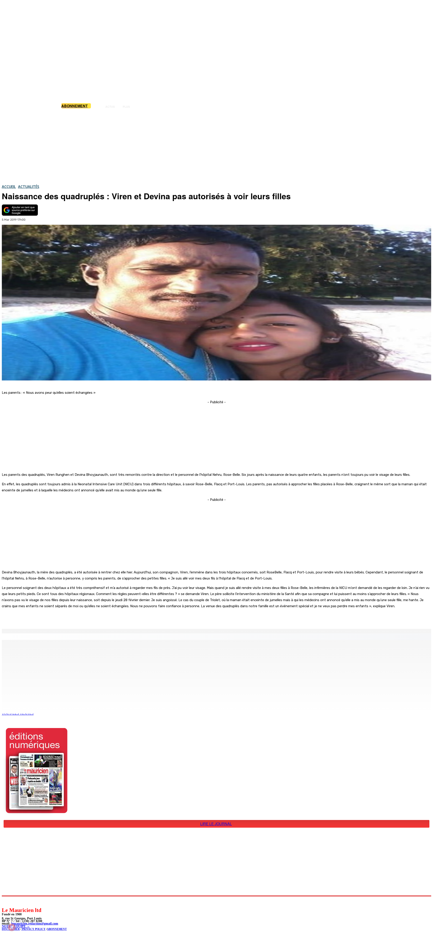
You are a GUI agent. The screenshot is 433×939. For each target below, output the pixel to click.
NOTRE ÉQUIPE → (16, 926)
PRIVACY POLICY (33, 929)
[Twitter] (63, 617)
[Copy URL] (79, 617)
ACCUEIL (9, 186)
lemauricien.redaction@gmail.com (34, 923)
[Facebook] (46, 617)
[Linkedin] (26, 901)
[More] (96, 617)
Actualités (28, 186)
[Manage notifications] (11, 927)
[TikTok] (36, 901)
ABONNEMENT (57, 929)
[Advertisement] (216, 146)
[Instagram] (16, 901)
